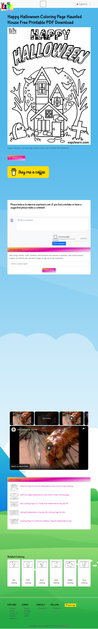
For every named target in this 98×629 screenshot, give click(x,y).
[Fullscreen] (32, 423)
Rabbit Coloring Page (42, 583)
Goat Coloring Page (28, 583)
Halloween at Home (27, 429)
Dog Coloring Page (56, 583)
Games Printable (27, 609)
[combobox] (83, 4)
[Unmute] (14, 423)
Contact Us (42, 608)
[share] (83, 428)
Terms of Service (13, 614)
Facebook (56, 608)
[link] (13, 429)
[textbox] (83, 4)
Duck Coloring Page (14, 583)
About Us (13, 618)
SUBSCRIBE (49, 270)
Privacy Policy (12, 609)
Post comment (59, 243)
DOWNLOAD (17, 158)
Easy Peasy (65, 626)
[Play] (11, 423)
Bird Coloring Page (84, 583)
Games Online (27, 614)
